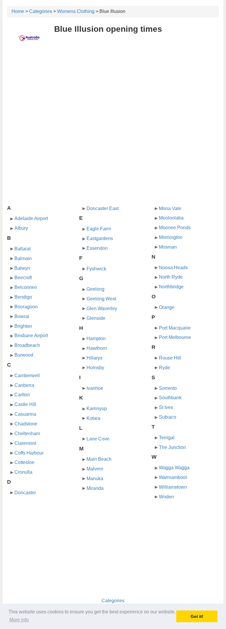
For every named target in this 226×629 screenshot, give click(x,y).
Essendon (97, 248)
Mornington (170, 237)
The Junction (172, 447)
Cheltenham (27, 433)
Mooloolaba (171, 217)
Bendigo (23, 296)
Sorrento (168, 388)
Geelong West (101, 298)
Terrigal (167, 437)
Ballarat (22, 248)
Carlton (22, 394)
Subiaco (167, 417)
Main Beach (99, 459)
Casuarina (25, 414)
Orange (167, 307)
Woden (166, 496)
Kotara (93, 418)
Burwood (23, 354)
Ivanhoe (95, 388)
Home (17, 11)
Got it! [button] (197, 616)
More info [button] (19, 619)
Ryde (164, 367)
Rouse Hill (170, 357)
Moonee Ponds (175, 227)
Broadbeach (27, 345)
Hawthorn (97, 348)
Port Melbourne (175, 337)
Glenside (96, 318)
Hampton (96, 338)
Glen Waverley (102, 308)
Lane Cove (98, 438)
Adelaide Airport (31, 218)
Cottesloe (24, 462)
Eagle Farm (99, 228)
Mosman (168, 246)
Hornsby (95, 367)
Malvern (95, 468)
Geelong (95, 289)
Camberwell (27, 375)
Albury (21, 228)
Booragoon (26, 306)
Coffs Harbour (29, 452)
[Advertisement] (113, 93)
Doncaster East (103, 208)
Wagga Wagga (174, 467)
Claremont (25, 443)
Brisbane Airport (31, 335)
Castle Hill (25, 404)
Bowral (21, 316)
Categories (40, 11)
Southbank (170, 397)
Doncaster (25, 492)
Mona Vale (170, 208)
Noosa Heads (173, 267)
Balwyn (22, 268)
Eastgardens (100, 238)
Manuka (95, 478)
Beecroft (23, 277)
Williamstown (173, 487)
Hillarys (94, 357)
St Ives (166, 407)
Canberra (24, 385)
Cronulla (23, 472)
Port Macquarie (175, 327)
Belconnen (25, 287)
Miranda (95, 488)
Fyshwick (96, 268)
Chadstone (25, 423)
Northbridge (171, 286)
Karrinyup (97, 408)
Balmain (23, 258)
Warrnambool (173, 477)
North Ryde (171, 276)
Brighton (23, 326)
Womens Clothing (75, 11)
